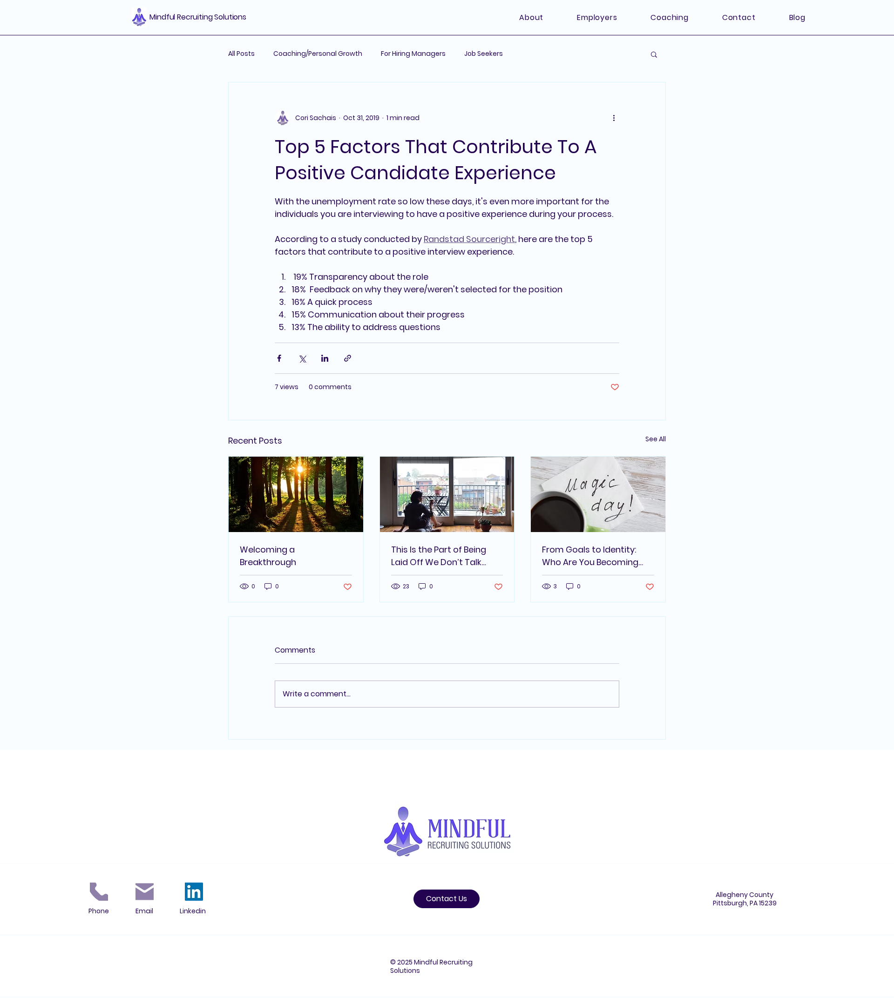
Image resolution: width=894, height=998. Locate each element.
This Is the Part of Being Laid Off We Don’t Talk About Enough (438, 556)
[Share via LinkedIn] (324, 358)
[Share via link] (347, 358)
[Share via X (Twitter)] (302, 358)
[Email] (144, 892)
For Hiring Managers (413, 53)
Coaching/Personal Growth (317, 53)
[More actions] (613, 117)
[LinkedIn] (194, 892)
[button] (654, 54)
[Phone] (99, 892)
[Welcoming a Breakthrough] (296, 494)
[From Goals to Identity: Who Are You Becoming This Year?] (598, 494)
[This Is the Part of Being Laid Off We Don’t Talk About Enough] (447, 494)
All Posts (241, 53)
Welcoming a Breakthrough (268, 556)
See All (655, 439)
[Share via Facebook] (279, 358)
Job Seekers (483, 53)
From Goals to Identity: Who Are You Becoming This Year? (590, 556)
